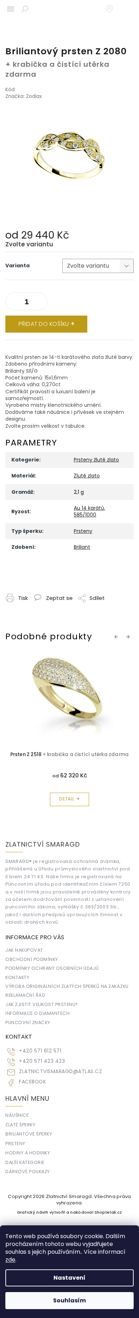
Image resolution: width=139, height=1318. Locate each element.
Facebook (32, 1081)
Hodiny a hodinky (27, 1153)
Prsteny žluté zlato (96, 459)
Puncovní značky (27, 1022)
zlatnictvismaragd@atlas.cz (60, 1071)
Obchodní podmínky (31, 959)
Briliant (82, 547)
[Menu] (11, 9)
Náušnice (17, 1115)
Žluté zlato (87, 475)
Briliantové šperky (28, 1134)
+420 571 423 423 (42, 1061)
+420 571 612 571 (40, 1051)
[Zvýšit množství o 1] (12, 303)
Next (129, 636)
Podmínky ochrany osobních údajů (52, 968)
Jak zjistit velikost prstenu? (41, 1004)
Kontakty (17, 977)
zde (10, 1260)
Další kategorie (25, 1162)
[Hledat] (25, 9)
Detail (66, 799)
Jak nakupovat (24, 950)
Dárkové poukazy (27, 1172)
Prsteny (83, 531)
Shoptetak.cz (108, 1212)
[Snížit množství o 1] (40, 303)
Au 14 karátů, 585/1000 (89, 511)
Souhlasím (69, 1300)
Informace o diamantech (37, 1013)
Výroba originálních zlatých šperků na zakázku (67, 986)
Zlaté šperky (20, 1125)
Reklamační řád (25, 995)
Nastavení (69, 1278)
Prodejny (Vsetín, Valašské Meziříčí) (112, 9)
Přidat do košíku (44, 324)
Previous (117, 636)
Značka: (23, 96)
